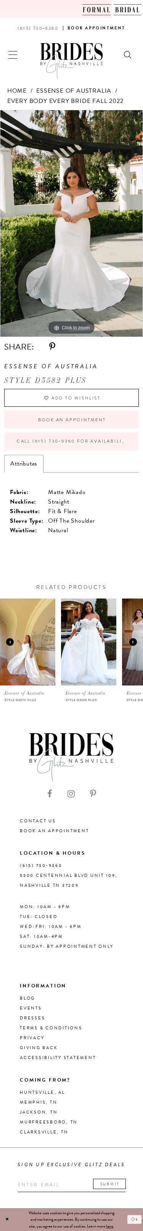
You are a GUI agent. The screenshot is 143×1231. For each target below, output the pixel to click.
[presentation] (27, 642)
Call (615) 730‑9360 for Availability (72, 441)
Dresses (32, 1018)
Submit (110, 1184)
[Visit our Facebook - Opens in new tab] (49, 794)
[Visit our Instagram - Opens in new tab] (71, 794)
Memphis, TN (38, 1102)
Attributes (23, 463)
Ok (135, 1220)
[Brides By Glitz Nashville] (71, 61)
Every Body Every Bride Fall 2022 (65, 101)
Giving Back (39, 1048)
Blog (27, 998)
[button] (13, 54)
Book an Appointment (72, 420)
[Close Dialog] (7, 1219)
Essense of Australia (73, 90)
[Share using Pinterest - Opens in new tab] (52, 347)
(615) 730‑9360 (41, 865)
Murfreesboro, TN (49, 1122)
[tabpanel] (71, 223)
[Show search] (128, 54)
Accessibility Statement (58, 1057)
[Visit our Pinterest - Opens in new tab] (93, 794)
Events (31, 1008)
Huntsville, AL (42, 1092)
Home (17, 90)
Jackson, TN (39, 1112)
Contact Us (38, 821)
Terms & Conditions (51, 1028)
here (109, 1226)
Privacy (32, 1038)
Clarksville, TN (44, 1132)
